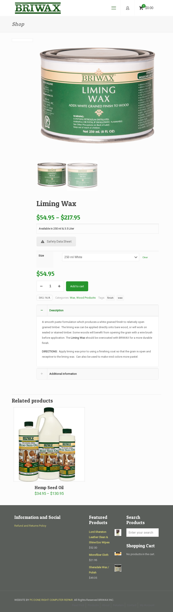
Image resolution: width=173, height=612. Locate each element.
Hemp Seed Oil (49, 487)
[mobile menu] (113, 8)
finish (110, 297)
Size (41, 255)
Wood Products (86, 297)
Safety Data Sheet (59, 241)
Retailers (118, 605)
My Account (147, 605)
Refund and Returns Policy (30, 525)
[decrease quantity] (41, 286)
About (106, 605)
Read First (78, 605)
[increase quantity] (59, 286)
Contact (132, 605)
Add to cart (77, 286)
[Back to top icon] (152, 603)
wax (120, 297)
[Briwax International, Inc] (37, 8)
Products (93, 605)
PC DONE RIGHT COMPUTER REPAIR (51, 599)
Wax (72, 297)
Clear (145, 257)
